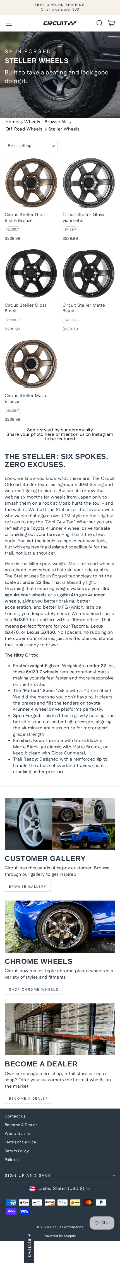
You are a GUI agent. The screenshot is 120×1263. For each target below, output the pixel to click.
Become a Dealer (28, 1098)
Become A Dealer (21, 1125)
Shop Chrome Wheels (33, 989)
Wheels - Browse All (45, 122)
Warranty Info (17, 1133)
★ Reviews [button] (29, 1246)
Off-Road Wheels (24, 129)
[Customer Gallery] (60, 824)
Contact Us (15, 1116)
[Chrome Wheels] (60, 926)
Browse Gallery (28, 886)
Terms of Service (20, 1142)
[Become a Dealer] (60, 1029)
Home (12, 122)
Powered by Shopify (60, 1236)
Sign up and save (28, 1176)
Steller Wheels (64, 129)
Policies (11, 1160)
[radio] (13, 229)
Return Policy (17, 1151)
